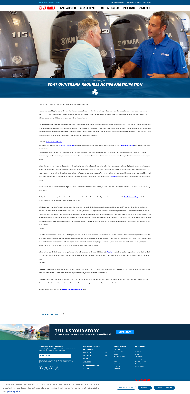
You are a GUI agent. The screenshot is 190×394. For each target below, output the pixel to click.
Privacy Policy (138, 356)
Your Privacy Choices (140, 359)
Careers (137, 354)
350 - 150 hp (87, 352)
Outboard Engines (68, 8)
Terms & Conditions (140, 361)
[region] (95, 387)
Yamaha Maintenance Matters (72, 290)
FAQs (115, 361)
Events (139, 2)
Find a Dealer (43, 2)
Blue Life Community (117, 2)
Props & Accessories (110, 8)
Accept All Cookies (164, 388)
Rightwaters (117, 368)
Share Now (125, 331)
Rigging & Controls (88, 8)
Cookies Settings (139, 366)
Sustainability (130, 2)
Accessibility (138, 363)
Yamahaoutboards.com (54, 142)
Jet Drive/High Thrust (91, 365)
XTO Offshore (88, 349)
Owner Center (129, 8)
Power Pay (117, 366)
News (136, 349)
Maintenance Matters (126, 145)
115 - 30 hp (87, 356)
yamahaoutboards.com (67, 145)
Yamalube (110, 252)
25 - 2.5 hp (86, 359)
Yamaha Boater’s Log (131, 197)
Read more (113, 176)
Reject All (145, 388)
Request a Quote (54, 2)
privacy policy (13, 391)
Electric (86, 368)
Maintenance (144, 8)
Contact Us (138, 351)
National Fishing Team (120, 363)
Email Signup (147, 2)
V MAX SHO (87, 362)
